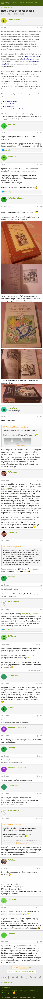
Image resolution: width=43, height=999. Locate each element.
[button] (2, 3)
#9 (41, 610)
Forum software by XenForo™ (18, 997)
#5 (41, 416)
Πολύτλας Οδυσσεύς (16, 198)
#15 (40, 776)
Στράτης (11, 577)
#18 (40, 868)
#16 (40, 794)
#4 (41, 206)
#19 (40, 908)
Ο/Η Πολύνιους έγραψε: (11, 547)
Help (3, 993)
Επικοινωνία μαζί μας (9, 991)
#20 (40, 942)
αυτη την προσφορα (30, 614)
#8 (41, 585)
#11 (40, 684)
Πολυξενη (12, 860)
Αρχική (9, 993)
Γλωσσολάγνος (8, 14)
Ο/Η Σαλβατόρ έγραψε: (11, 824)
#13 (40, 736)
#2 (41, 133)
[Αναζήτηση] (40, 3)
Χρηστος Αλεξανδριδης (17, 727)
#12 (40, 716)
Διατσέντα (12, 408)
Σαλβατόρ (12, 636)
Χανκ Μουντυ (13, 601)
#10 (40, 644)
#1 (41, 28)
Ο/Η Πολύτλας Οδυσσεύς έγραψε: (14, 427)
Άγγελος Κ (12, 156)
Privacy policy (33, 991)
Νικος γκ (11, 124)
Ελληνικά (6, 988)
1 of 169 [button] (15, 967)
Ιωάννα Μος (13, 675)
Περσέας (11, 933)
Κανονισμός (23, 991)
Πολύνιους (12, 472)
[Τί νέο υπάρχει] (36, 3)
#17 (40, 819)
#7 (41, 541)
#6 (41, 480)
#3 (41, 165)
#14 (40, 756)
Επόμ (24, 967)
